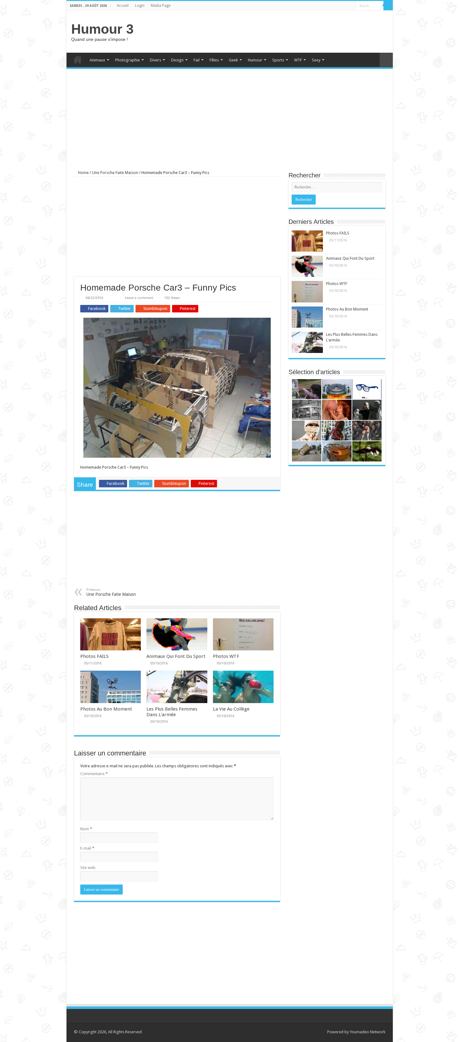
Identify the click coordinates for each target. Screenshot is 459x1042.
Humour (255, 60)
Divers (155, 60)
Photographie (127, 60)
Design (177, 60)
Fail (197, 60)
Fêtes (214, 60)
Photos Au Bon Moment (106, 709)
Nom (86, 829)
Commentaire (94, 773)
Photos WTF (226, 656)
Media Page (160, 5)
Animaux (97, 60)
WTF (298, 60)
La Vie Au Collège (231, 709)
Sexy (316, 60)
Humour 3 (102, 29)
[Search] (388, 5)
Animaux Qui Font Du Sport (175, 656)
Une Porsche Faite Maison (115, 172)
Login (140, 5)
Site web (88, 867)
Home (78, 59)
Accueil (123, 5)
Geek (233, 60)
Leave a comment (139, 298)
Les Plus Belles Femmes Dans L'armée (171, 711)
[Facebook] (350, 6)
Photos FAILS (94, 656)
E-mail (87, 848)
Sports (278, 60)
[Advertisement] (274, 31)
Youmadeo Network (367, 1032)
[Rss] (345, 6)
